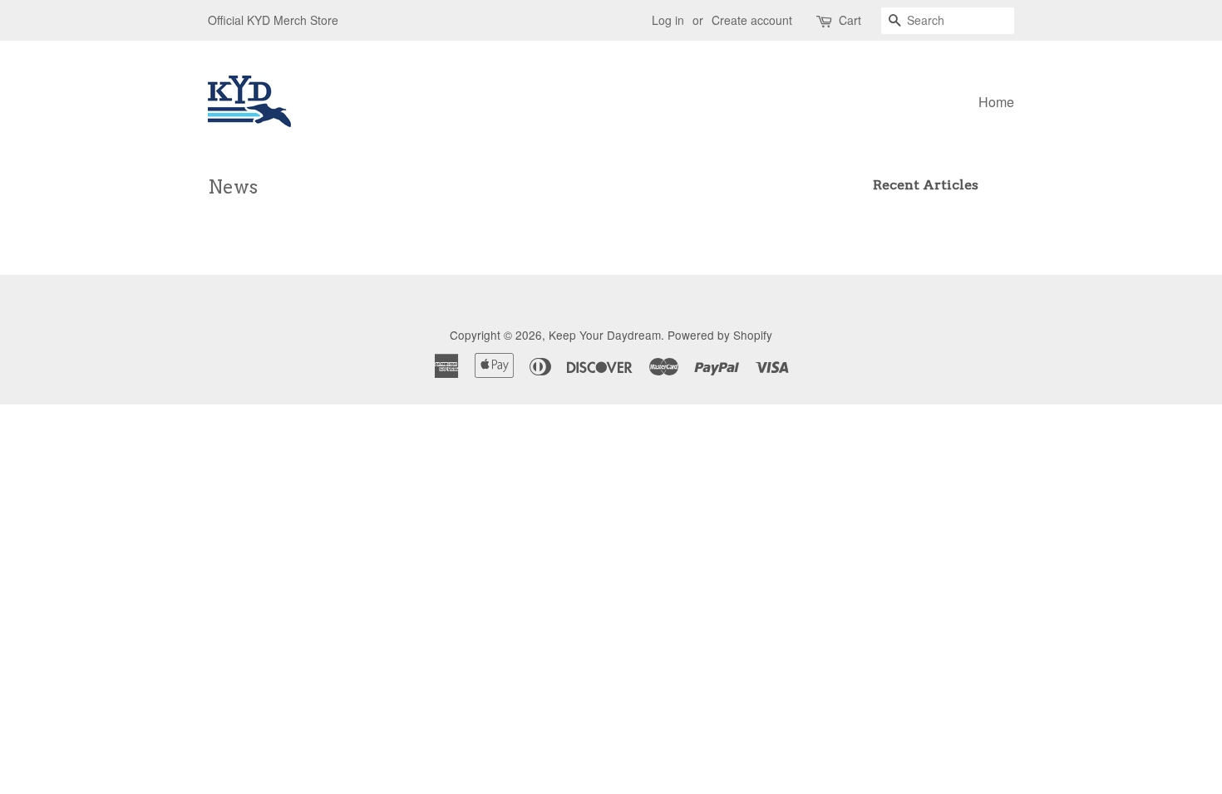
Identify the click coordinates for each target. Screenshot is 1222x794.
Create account (752, 20)
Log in (668, 20)
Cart (850, 20)
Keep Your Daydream (605, 334)
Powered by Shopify (720, 334)
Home (996, 101)
